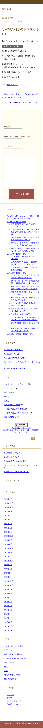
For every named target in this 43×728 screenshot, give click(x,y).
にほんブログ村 (21, 432)
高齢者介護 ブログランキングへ (21, 428)
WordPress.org (12, 704)
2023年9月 (8, 540)
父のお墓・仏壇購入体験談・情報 (20, 334)
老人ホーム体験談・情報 (16, 222)
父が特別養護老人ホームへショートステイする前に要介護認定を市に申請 (25, 232)
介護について (9, 388)
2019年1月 (8, 606)
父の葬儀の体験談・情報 (16, 273)
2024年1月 (8, 532)
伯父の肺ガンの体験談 (16, 409)
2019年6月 (8, 593)
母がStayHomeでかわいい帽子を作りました (22, 102)
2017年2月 (8, 626)
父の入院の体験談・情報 (16, 254)
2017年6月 (8, 614)
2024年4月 (8, 520)
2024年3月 (8, 524)
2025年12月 (8, 503)
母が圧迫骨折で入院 (12, 354)
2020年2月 (8, 573)
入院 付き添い (12, 85)
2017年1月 (8, 630)
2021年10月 (8, 561)
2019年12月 (8, 581)
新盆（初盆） (9, 392)
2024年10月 (8, 507)
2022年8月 (8, 552)
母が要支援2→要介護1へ (13, 350)
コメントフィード (14, 701)
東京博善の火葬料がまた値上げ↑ (16, 368)
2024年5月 (8, 515)
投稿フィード (12, 698)
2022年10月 (8, 548)
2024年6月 (8, 511)
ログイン (10, 695)
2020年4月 (8, 565)
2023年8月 (8, 544)
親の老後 (6, 9)
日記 (6, 396)
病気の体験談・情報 (12, 405)
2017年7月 (8, 610)
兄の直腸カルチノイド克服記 (18, 413)
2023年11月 (8, 536)
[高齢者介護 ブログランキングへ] (21, 426)
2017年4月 (8, 618)
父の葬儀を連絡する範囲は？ (22, 314)
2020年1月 (8, 577)
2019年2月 (8, 602)
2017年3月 (8, 622)
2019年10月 (8, 585)
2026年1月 (8, 499)
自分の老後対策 (10, 417)
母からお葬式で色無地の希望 (15, 358)
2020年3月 (8, 569)
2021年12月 (8, 556)
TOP (7, 18)
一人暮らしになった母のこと (12, 46)
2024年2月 (8, 528)
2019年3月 (8, 597)
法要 (6, 401)
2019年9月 (8, 589)
